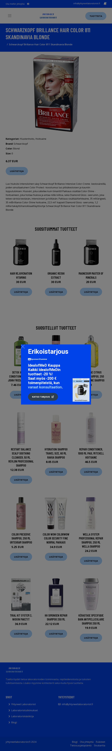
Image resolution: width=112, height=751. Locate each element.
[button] (43, 397)
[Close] (23, 346)
